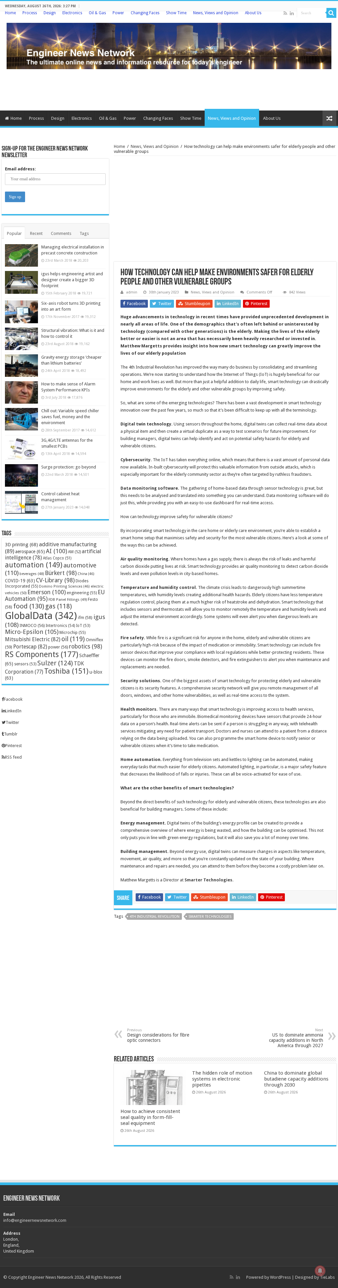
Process (29, 13)
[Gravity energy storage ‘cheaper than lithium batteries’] (21, 365)
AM (74, 552)
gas (58, 606)
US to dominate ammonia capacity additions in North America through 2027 (296, 1038)
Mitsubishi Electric (32, 639)
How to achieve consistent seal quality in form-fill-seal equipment (150, 1117)
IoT (83, 625)
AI (56, 551)
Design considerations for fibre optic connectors (158, 1035)
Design (50, 13)
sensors (25, 664)
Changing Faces (145, 13)
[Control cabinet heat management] (21, 502)
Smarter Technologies (208, 879)
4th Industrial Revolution (155, 916)
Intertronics (60, 625)
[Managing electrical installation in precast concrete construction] (21, 255)
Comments (61, 233)
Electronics (72, 13)
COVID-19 (20, 580)
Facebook (13, 699)
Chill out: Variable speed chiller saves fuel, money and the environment (70, 416)
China (86, 574)
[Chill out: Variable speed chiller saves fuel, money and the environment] (21, 419)
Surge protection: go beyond (68, 467)
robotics (85, 646)
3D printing (21, 544)
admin (131, 292)
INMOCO (32, 625)
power (58, 646)
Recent (36, 233)
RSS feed (13, 757)
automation (33, 565)
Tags (84, 233)
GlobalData (41, 615)
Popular (14, 233)
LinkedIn (13, 710)
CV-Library (55, 580)
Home (10, 13)
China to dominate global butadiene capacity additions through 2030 (296, 1079)
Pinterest (13, 745)
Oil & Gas (97, 13)
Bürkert (61, 572)
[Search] (331, 13)
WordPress (280, 1277)
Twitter (12, 722)
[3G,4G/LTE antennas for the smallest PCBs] (21, 448)
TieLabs (327, 1277)
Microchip (72, 632)
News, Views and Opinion (215, 13)
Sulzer (55, 663)
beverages (31, 574)
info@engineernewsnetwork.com (34, 1220)
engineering (82, 592)
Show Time (176, 13)
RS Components (41, 654)
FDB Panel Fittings (68, 599)
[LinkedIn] (291, 13)
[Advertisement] (169, 89)
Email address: (20, 168)
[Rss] (285, 13)
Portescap (30, 647)
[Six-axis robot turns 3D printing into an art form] (21, 311)
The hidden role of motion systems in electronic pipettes (222, 1079)
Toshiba (66, 671)
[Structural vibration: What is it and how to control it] (21, 339)
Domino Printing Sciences (64, 586)
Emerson (46, 592)
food (28, 606)
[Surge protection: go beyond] (21, 475)
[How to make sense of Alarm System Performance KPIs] (21, 392)
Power (118, 13)
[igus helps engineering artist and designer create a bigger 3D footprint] (21, 282)
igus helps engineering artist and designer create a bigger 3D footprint (72, 279)
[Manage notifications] (320, 1271)
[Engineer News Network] (169, 45)
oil (73, 639)
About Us (253, 13)
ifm (85, 617)
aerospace (30, 551)
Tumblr (10, 734)
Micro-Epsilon (31, 631)
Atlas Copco (57, 558)
